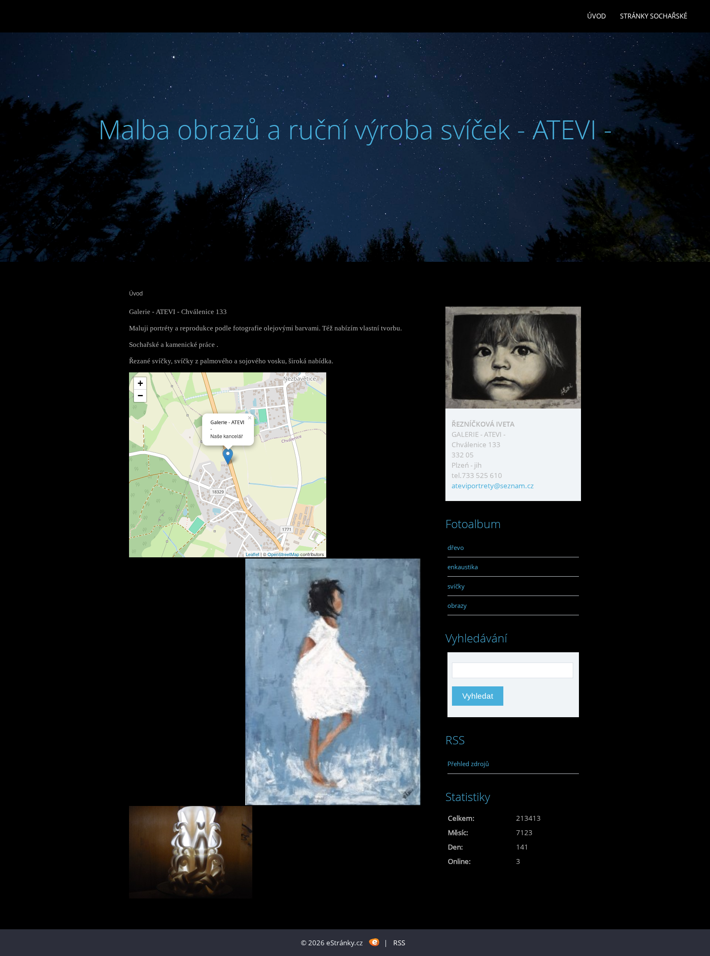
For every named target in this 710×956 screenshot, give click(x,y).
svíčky (456, 586)
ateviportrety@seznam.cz (493, 485)
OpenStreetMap (283, 554)
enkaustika (462, 567)
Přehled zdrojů (468, 764)
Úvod (596, 16)
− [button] (140, 395)
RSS (399, 942)
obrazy (457, 605)
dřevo (455, 547)
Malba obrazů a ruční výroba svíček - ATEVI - (355, 129)
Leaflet (252, 554)
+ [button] (140, 383)
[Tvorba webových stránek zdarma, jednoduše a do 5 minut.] (374, 942)
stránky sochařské (653, 16)
